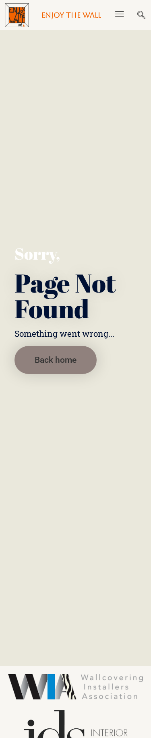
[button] (119, 15)
